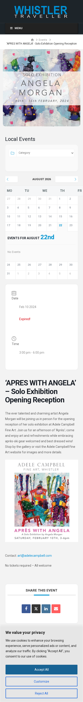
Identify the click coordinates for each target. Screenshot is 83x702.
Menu (18, 28)
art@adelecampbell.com (34, 555)
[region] (41, 664)
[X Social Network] (36, 608)
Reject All (41, 693)
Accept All (42, 669)
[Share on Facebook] (26, 608)
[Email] (56, 608)
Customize (41, 681)
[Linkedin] (46, 608)
